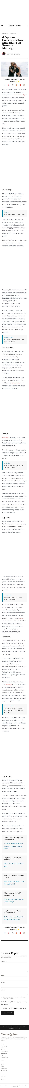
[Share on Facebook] (4, 85)
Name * (2, 975)
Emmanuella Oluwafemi (13, 53)
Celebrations (4, 1048)
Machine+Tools (4, 1057)
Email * (3, 982)
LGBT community (19, 95)
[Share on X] (12, 85)
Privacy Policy (4, 1068)
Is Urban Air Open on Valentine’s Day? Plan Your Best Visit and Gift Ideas (14, 710)
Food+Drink (3, 1049)
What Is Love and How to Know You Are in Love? (14, 466)
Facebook (3, 1076)
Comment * (3, 961)
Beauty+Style (4, 1046)
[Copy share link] (24, 85)
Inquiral (23, 1026)
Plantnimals (11, 1028)
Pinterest (3, 1079)
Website (3, 989)
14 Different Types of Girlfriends (14, 214)
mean (21, 618)
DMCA (2, 1066)
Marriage (5, 437)
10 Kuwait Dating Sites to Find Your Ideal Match (14, 341)
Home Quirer (15, 25)
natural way (15, 383)
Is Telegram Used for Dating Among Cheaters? (13, 598)
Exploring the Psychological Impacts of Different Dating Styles (13, 846)
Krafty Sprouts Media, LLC (21, 1085)
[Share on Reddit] (16, 85)
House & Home (4, 1053)
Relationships (5, 33)
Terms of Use (4, 1070)
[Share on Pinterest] (8, 85)
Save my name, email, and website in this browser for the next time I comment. (15, 998)
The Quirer (18, 1028)
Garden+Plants (4, 1051)
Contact (3, 1064)
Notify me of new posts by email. (14, 1008)
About (2, 1063)
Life (2, 1055)
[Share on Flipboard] (20, 85)
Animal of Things (15, 1026)
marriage (9, 684)
